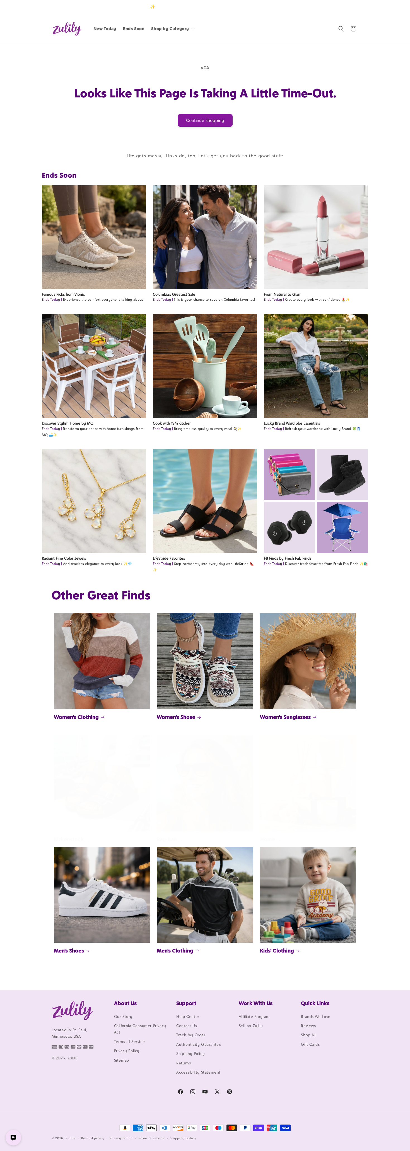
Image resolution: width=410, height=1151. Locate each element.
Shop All (308, 1035)
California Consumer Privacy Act (140, 1028)
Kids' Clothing (277, 950)
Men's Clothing (175, 950)
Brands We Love (315, 1016)
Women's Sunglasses (285, 717)
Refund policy (92, 1138)
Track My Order (190, 1035)
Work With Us (255, 1003)
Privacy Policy (126, 1051)
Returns (183, 1063)
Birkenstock (69, 839)
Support (186, 1003)
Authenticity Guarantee (198, 1044)
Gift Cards (310, 1044)
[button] (172, 29)
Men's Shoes (69, 950)
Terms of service (151, 1138)
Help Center (187, 1016)
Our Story (123, 1016)
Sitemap (121, 1060)
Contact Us (186, 1025)
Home (267, 839)
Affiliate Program (254, 1016)
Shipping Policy (190, 1053)
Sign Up (349, 6)
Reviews (308, 1025)
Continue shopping (205, 120)
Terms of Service (129, 1041)
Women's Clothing (76, 717)
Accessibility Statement (198, 1072)
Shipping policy (183, 1138)
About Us (125, 1003)
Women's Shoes (176, 717)
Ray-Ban (167, 839)
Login (332, 6)
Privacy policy (121, 1138)
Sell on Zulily (251, 1025)
